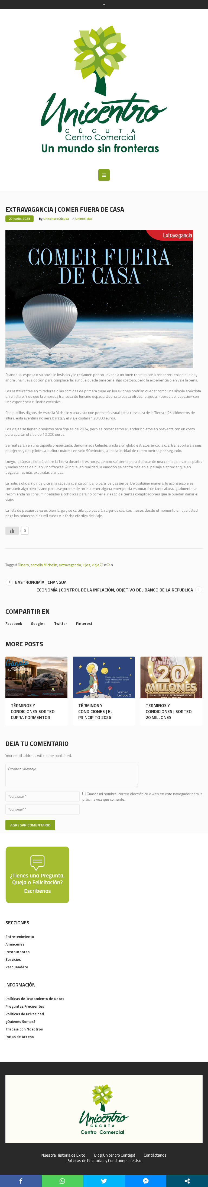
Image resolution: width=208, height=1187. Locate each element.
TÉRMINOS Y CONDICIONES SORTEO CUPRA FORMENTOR (33, 711)
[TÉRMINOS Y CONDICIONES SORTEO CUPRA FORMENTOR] (36, 677)
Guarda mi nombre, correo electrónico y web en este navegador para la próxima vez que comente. (142, 796)
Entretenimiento (19, 936)
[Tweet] (104, 1181)
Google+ (38, 623)
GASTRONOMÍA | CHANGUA (41, 582)
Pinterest (84, 623)
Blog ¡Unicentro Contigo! (114, 1155)
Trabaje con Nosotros (24, 1029)
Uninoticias (83, 218)
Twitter (60, 623)
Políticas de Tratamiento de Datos (34, 998)
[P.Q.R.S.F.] (37, 874)
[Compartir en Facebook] (21, 1181)
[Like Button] (12, 531)
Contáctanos (155, 1155)
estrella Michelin (44, 565)
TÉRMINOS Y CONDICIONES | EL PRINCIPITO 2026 (95, 711)
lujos (86, 565)
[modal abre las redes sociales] (187, 1181)
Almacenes (14, 944)
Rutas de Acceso (19, 1036)
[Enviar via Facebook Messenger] (146, 1181)
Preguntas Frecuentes (24, 1006)
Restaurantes (17, 951)
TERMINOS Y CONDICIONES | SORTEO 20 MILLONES (169, 711)
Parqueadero (16, 967)
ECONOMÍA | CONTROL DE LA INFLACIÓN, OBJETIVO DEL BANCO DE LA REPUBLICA (115, 590)
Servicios (13, 959)
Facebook (13, 623)
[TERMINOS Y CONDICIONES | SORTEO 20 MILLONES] (171, 677)
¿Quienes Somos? (20, 1021)
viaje (95, 565)
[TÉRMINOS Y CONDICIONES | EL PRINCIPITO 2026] (104, 677)
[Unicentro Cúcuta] (104, 89)
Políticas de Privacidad (24, 1014)
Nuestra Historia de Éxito (63, 1155)
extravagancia (70, 565)
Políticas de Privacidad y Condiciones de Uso (104, 1160)
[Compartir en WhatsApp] (62, 1181)
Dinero (23, 565)
